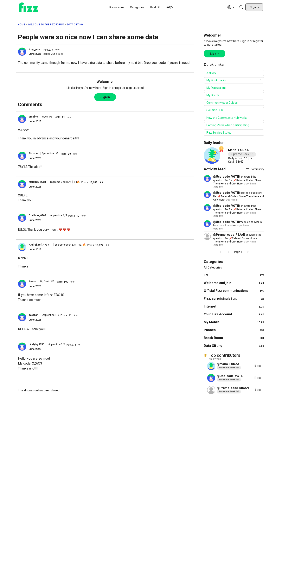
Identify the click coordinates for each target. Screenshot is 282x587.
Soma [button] (32, 281)
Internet (234, 306)
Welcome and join (234, 283)
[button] (22, 52)
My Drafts (233, 95)
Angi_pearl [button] (35, 49)
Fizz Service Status (218, 132)
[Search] (241, 7)
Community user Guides (222, 102)
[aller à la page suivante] (248, 252)
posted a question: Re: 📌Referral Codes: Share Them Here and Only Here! (238, 196)
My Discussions (216, 87)
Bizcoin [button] (33, 153)
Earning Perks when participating (227, 125)
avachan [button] (33, 315)
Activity (211, 73)
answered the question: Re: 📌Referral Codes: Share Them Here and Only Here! (237, 238)
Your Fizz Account (234, 314)
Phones (234, 330)
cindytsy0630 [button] (36, 344)
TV (234, 275)
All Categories (213, 267)
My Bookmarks (233, 80)
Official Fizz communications (234, 291)
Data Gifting (234, 346)
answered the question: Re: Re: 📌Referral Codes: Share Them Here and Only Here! (237, 180)
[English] (28, 7)
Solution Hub (214, 110)
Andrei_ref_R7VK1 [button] (40, 244)
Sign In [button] (105, 97)
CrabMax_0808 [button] (37, 215)
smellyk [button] (33, 116)
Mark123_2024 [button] (37, 182)
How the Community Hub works (226, 117)
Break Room (234, 338)
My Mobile (234, 322)
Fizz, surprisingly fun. (234, 299)
